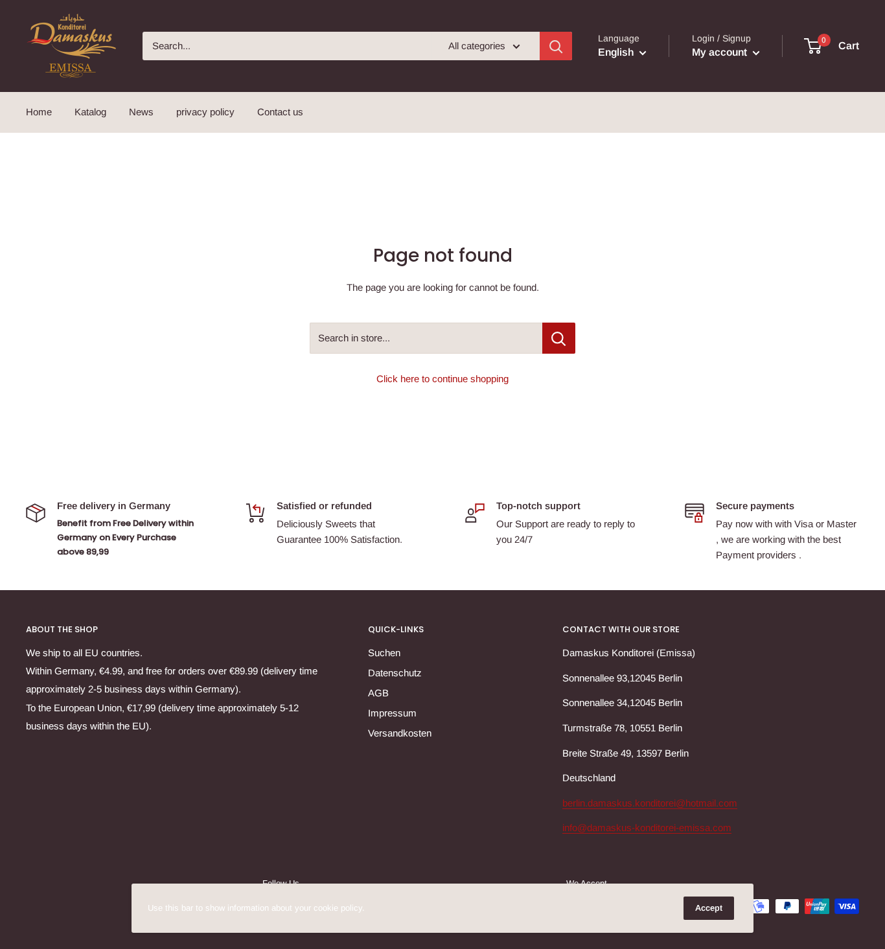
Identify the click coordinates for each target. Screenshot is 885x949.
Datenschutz (395, 672)
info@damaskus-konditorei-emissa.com (646, 827)
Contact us (280, 111)
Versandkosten (399, 732)
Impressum (392, 712)
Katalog (90, 111)
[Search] (556, 46)
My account (721, 52)
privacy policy (205, 111)
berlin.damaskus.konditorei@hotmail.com (649, 802)
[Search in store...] (558, 338)
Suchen (384, 652)
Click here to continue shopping (442, 378)
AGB (378, 692)
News (141, 111)
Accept (708, 908)
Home (39, 111)
